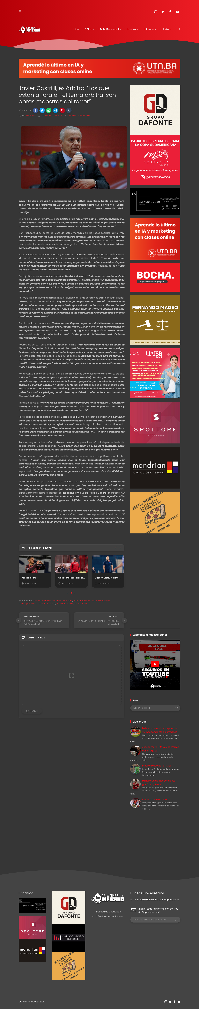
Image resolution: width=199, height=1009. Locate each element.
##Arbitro (67, 600)
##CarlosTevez (82, 600)
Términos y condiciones (109, 916)
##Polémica (81, 603)
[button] (35, 110)
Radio (166, 29)
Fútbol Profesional (109, 29)
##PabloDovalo (65, 603)
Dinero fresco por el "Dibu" (157, 765)
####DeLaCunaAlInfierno (47, 600)
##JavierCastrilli (47, 603)
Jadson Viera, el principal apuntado (114, 577)
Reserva (131, 29)
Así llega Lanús (30, 577)
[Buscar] (178, 29)
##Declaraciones (100, 600)
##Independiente (28, 603)
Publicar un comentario (79, 115)
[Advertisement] (155, 553)
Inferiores (149, 29)
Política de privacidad (108, 911)
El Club (88, 29)
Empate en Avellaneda (155, 799)
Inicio (76, 29)
